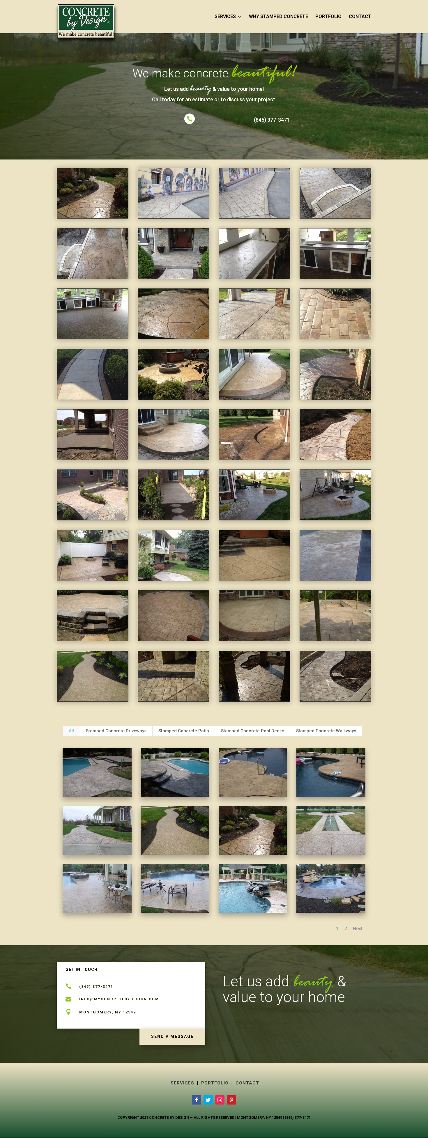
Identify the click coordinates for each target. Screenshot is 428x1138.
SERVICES (225, 17)
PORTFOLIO (328, 17)
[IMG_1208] (92, 518)
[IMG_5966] (173, 579)
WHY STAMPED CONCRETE (278, 17)
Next (357, 928)
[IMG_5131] (335, 518)
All (71, 730)
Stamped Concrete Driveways (116, 730)
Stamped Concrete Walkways (326, 730)
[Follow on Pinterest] (231, 1100)
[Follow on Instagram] (219, 1100)
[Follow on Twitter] (208, 1100)
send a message (172, 1036)
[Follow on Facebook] (196, 1100)
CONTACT (360, 17)
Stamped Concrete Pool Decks (252, 730)
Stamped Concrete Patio (183, 730)
